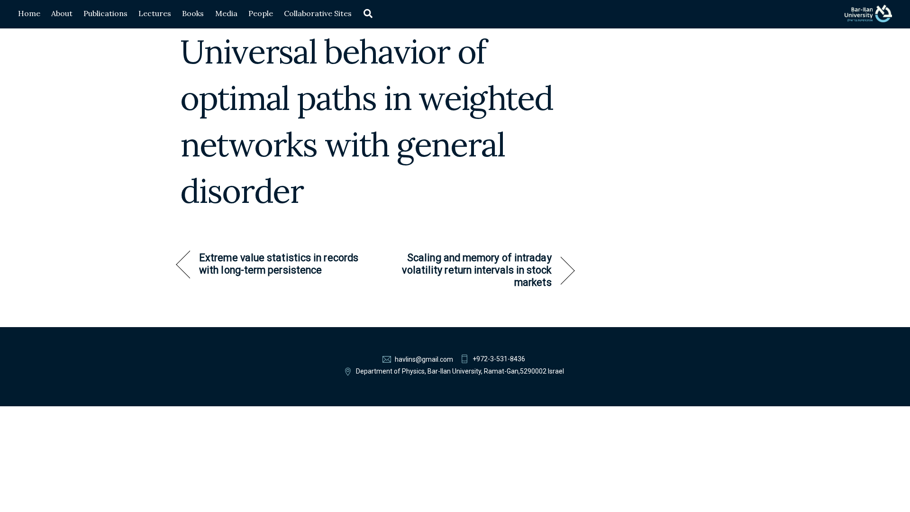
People (260, 13)
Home (29, 13)
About (62, 13)
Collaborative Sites (318, 13)
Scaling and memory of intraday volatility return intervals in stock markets (469, 270)
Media (226, 13)
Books (193, 13)
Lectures (154, 13)
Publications (105, 13)
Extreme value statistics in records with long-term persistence (278, 264)
